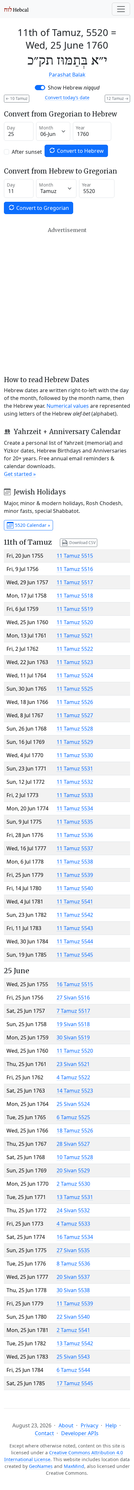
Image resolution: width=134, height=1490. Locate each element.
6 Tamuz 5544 (73, 1370)
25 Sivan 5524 (73, 1104)
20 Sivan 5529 (73, 1170)
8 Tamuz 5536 (73, 1263)
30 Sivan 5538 (73, 1290)
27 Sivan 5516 (73, 997)
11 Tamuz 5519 (75, 608)
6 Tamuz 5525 (73, 1117)
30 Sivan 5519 (73, 1037)
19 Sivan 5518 (73, 1024)
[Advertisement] (67, 301)
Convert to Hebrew (80, 150)
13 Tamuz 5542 (75, 1343)
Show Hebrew (74, 87)
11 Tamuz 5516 (75, 569)
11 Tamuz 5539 (75, 874)
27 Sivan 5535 (73, 1250)
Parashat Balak (67, 74)
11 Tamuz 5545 (75, 954)
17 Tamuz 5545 (75, 1383)
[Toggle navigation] (121, 9)
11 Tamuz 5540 (75, 888)
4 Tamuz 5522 (73, 1077)
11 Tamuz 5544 (75, 941)
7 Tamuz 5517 (73, 1010)
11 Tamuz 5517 (75, 582)
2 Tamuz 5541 (73, 1330)
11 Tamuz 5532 (75, 781)
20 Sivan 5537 (73, 1276)
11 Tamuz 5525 (75, 688)
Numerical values (68, 405)
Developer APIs (80, 1433)
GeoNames (41, 1466)
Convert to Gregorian (42, 208)
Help (111, 1425)
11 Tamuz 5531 (75, 768)
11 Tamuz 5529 (75, 741)
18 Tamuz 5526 (75, 1130)
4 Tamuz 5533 (73, 1223)
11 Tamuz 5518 (75, 595)
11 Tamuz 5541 (75, 901)
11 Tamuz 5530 (75, 755)
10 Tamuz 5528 (75, 1157)
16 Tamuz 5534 (75, 1237)
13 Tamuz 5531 (75, 1197)
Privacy (89, 1425)
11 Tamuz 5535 (75, 821)
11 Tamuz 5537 (75, 848)
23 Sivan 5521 (73, 1064)
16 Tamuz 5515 (75, 984)
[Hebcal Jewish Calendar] (16, 9)
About (66, 1425)
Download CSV (82, 542)
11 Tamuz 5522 (75, 648)
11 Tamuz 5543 (75, 928)
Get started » (20, 474)
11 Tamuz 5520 (75, 622)
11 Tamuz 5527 (75, 715)
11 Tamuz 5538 (75, 861)
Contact (44, 1433)
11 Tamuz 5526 (75, 702)
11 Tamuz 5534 (75, 808)
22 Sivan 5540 (73, 1316)
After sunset (27, 151)
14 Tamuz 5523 (75, 1090)
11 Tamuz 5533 (75, 795)
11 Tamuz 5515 (75, 555)
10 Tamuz (17, 98)
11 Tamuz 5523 (75, 662)
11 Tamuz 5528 (75, 728)
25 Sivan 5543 (73, 1356)
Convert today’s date (67, 97)
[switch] (40, 87)
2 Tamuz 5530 (73, 1183)
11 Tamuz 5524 (75, 675)
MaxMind (74, 1466)
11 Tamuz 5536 (75, 835)
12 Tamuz (117, 98)
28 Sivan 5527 (73, 1143)
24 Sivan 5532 (73, 1210)
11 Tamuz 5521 (75, 635)
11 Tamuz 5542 (75, 914)
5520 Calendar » (32, 525)
